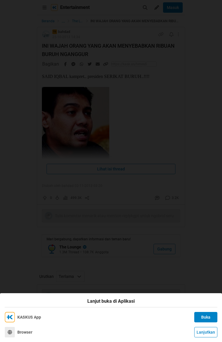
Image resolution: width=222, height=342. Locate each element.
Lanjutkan (206, 332)
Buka (205, 317)
